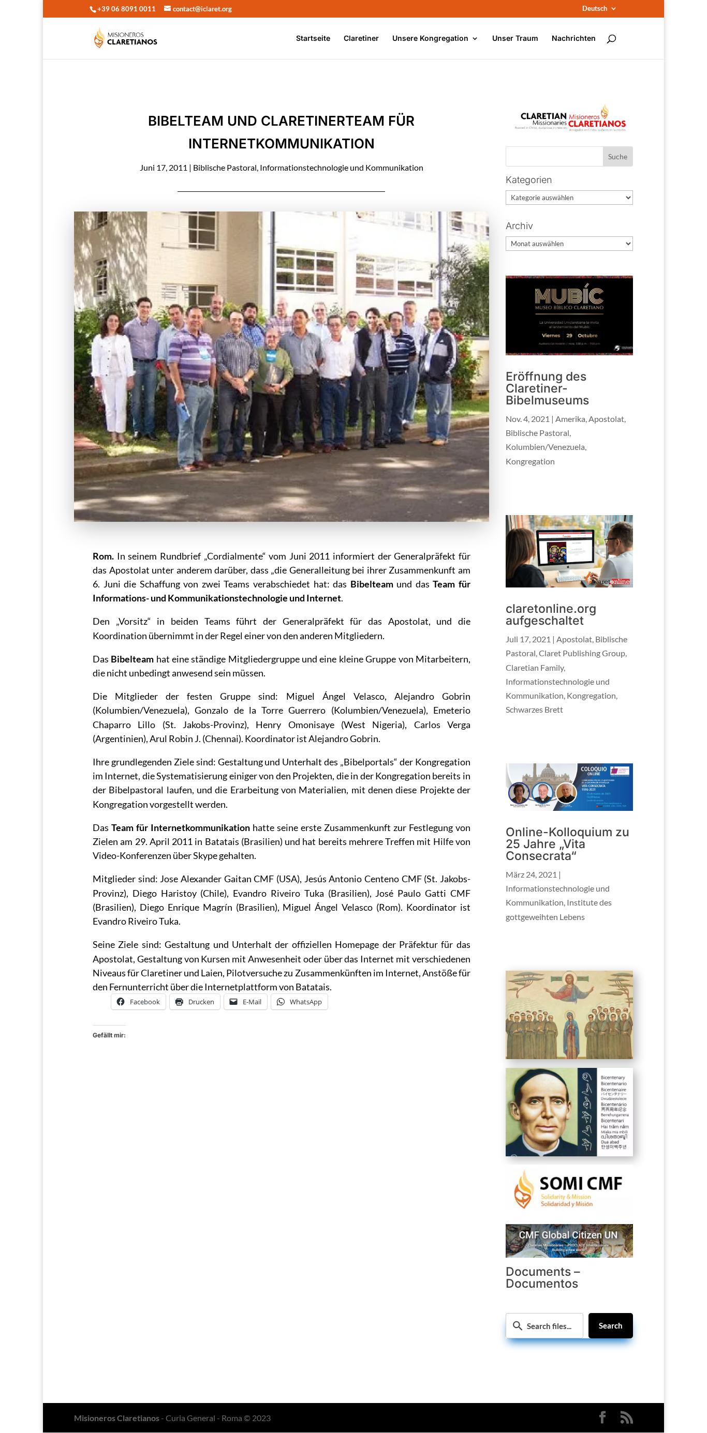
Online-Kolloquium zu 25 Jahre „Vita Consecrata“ (567, 844)
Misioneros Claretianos (116, 1418)
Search (611, 1325)
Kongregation (530, 461)
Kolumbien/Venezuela (545, 446)
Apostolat (606, 419)
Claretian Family (535, 667)
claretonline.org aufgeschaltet (551, 614)
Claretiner (361, 38)
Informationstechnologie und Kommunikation (341, 167)
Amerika (570, 419)
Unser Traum (515, 38)
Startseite (313, 38)
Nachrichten (574, 38)
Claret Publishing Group (582, 653)
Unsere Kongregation (430, 38)
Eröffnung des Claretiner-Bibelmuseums (547, 388)
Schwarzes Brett (534, 709)
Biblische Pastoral (225, 167)
